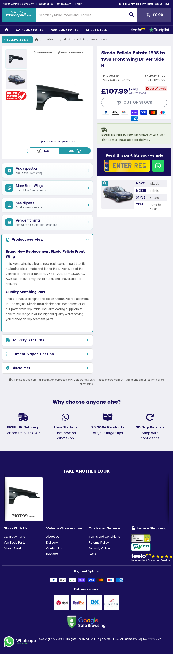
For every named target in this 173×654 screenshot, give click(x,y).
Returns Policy (99, 542)
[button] (16, 95)
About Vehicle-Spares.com (18, 4)
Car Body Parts (30, 29)
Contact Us (46, 4)
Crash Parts (51, 39)
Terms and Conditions (104, 536)
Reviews (52, 554)
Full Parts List (18, 39)
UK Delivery (64, 4)
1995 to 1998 (99, 39)
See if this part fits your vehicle (134, 155)
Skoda (68, 39)
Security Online (99, 548)
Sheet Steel (96, 29)
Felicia (81, 39)
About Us (52, 536)
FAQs (92, 554)
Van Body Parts (65, 29)
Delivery (52, 542)
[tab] (47, 239)
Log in (78, 4)
